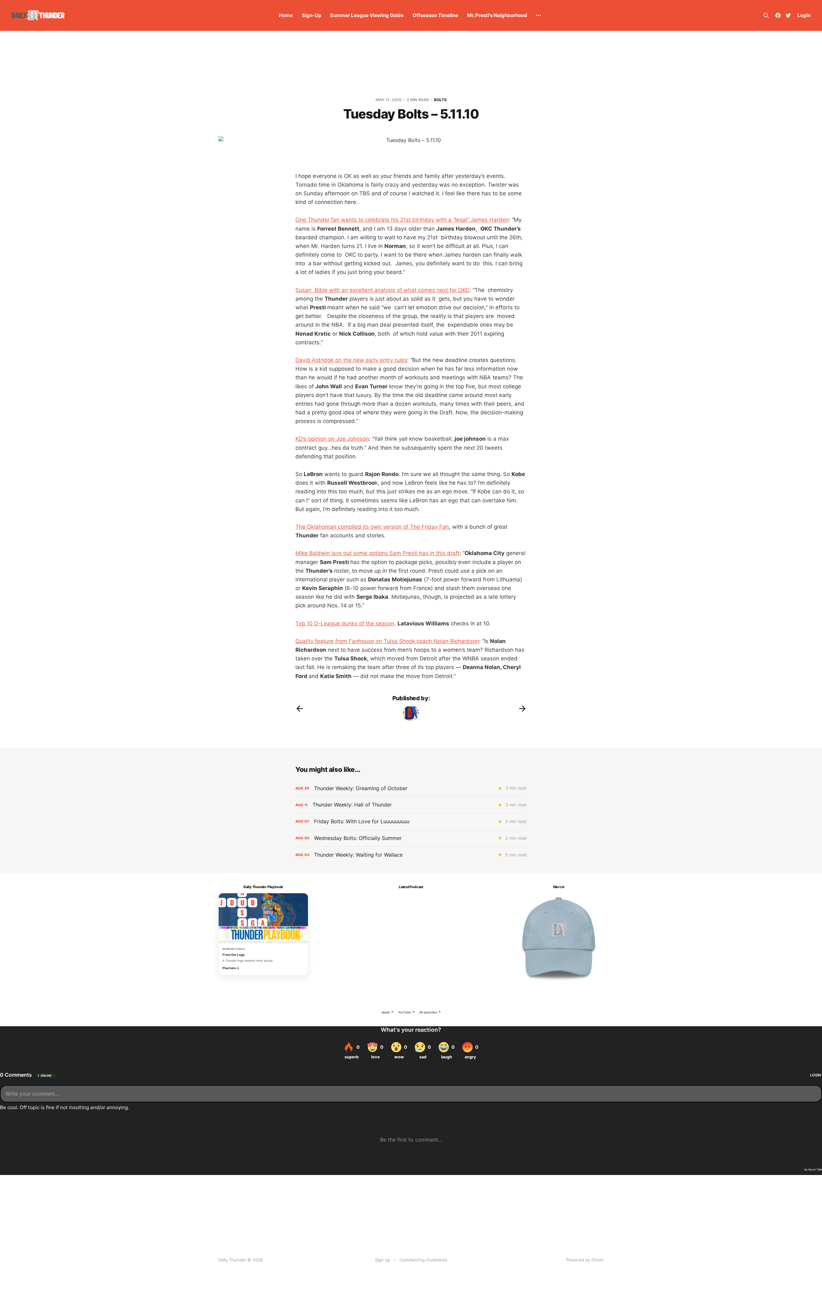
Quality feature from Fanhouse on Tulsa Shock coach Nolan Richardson (387, 641)
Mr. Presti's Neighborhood (497, 15)
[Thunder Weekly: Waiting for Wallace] (411, 855)
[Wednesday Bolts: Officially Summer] (411, 838)
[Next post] (522, 708)
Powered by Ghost (585, 1259)
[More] (538, 15)
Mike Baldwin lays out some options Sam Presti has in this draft (377, 553)
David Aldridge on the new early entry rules (351, 360)
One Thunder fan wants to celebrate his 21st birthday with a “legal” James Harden (402, 219)
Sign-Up (311, 15)
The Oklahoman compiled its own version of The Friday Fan (372, 527)
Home (286, 15)
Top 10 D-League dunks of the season (344, 623)
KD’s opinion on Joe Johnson (332, 439)
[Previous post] (299, 708)
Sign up (382, 1259)
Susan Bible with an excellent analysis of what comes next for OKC (382, 290)
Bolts (440, 99)
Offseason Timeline (435, 15)
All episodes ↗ (430, 1012)
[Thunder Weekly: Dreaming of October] (411, 788)
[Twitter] (788, 15)
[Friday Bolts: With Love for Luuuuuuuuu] (411, 821)
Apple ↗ (387, 1012)
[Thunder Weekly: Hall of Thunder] (411, 805)
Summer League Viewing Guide (367, 15)
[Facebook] (778, 15)
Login (803, 15)
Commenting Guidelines (423, 1259)
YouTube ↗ (406, 1012)
